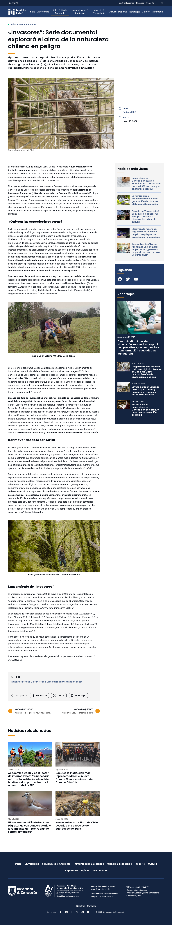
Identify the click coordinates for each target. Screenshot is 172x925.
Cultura (113, 11)
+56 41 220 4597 (141, 887)
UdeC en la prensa (126, 3)
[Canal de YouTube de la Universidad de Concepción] (88, 912)
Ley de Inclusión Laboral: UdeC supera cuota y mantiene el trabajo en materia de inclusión (145, 391)
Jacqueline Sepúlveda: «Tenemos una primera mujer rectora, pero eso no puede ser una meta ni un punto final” (146, 249)
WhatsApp (80, 695)
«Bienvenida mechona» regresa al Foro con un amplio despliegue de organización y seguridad (146, 233)
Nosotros (140, 3)
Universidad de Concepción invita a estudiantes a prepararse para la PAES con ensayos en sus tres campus (146, 183)
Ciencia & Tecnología (99, 12)
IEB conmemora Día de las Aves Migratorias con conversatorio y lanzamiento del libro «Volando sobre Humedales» (29, 827)
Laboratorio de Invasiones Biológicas (64, 681)
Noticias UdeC (129, 112)
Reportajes (134, 11)
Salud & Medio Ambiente (60, 12)
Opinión (146, 11)
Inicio (32, 11)
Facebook (41, 695)
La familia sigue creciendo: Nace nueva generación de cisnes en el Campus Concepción (145, 200)
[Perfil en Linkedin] (61, 912)
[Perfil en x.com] (77, 912)
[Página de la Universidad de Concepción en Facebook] (72, 912)
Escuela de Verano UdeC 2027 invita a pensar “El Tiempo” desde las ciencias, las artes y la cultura (145, 216)
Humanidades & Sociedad (80, 12)
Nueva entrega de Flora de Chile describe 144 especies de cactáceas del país (76, 825)
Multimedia (157, 11)
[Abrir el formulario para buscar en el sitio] (162, 3)
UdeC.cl (12, 3)
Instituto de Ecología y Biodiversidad (28, 681)
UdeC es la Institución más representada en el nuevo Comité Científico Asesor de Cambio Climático (74, 777)
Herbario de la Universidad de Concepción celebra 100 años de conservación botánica (145, 409)
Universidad (43, 11)
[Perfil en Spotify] (82, 912)
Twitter (61, 695)
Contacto (150, 3)
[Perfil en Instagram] (66, 912)
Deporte (122, 11)
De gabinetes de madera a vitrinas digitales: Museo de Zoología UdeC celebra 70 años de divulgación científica (146, 371)
